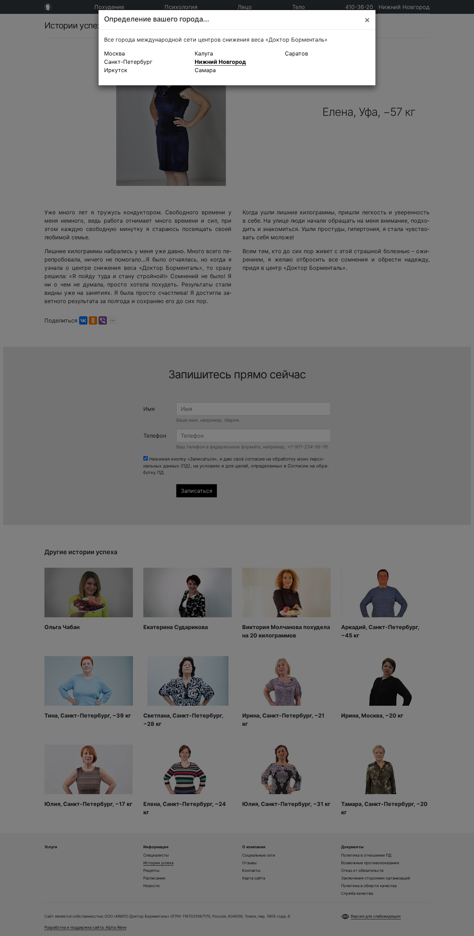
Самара (205, 70)
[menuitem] (146, 53)
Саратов (296, 53)
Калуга (204, 53)
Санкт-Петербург (128, 61)
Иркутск (115, 70)
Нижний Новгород (220, 61)
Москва (114, 53)
